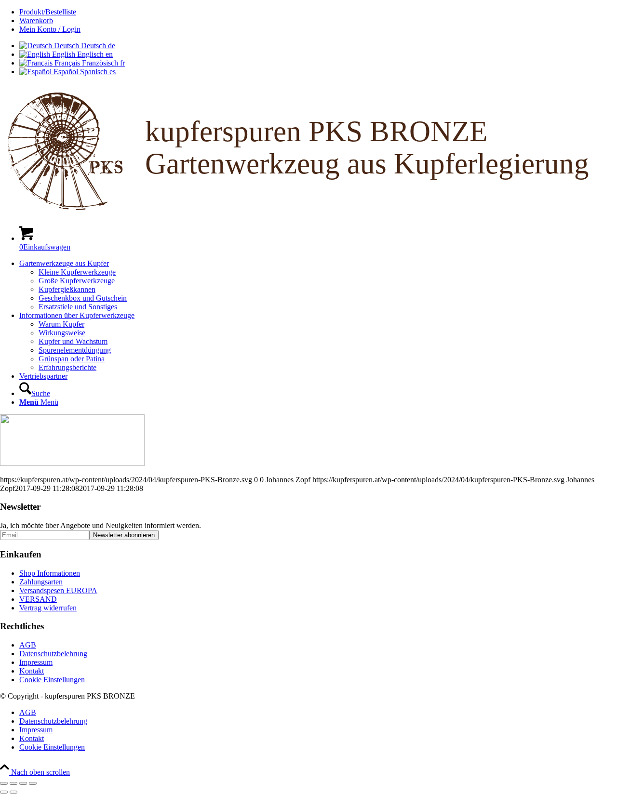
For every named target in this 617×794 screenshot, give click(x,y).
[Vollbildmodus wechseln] (13, 783)
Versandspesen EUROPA (58, 590)
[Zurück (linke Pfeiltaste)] (4, 792)
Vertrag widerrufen (48, 608)
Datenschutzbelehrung (53, 653)
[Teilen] (23, 783)
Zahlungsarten (41, 582)
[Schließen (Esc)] (33, 783)
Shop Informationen (49, 573)
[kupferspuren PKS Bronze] (308, 213)
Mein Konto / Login (49, 29)
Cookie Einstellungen (52, 679)
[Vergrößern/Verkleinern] (4, 783)
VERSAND (38, 599)
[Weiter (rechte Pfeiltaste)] (13, 792)
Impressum (36, 662)
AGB (27, 645)
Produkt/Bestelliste (47, 12)
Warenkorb (36, 20)
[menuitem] (318, 12)
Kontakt (31, 671)
